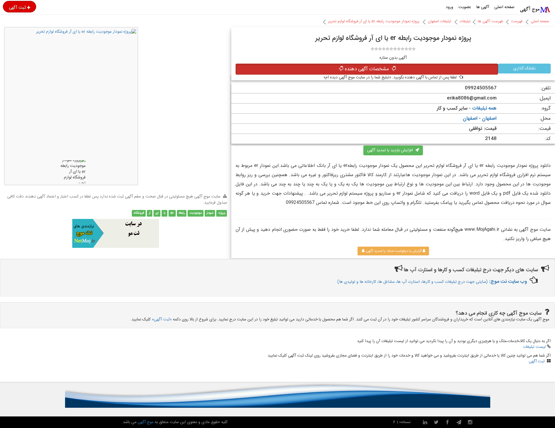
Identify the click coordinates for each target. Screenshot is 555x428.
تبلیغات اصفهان (439, 21)
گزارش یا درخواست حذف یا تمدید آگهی (393, 251)
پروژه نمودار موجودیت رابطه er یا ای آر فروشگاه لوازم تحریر (373, 21)
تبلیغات (465, 21)
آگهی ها (482, 7)
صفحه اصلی (504, 7)
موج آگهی (144, 422)
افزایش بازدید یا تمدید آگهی (391, 150)
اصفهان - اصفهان (480, 119)
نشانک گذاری (524, 68)
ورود (449, 7)
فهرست (516, 21)
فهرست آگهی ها (490, 21)
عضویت (464, 7)
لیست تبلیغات (534, 347)
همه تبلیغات (484, 108)
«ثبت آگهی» (162, 319)
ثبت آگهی (17, 7)
